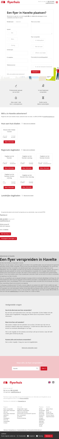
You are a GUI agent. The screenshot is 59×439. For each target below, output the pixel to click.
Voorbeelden (6, 421)
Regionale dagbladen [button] (10, 150)
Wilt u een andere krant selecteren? (16, 74)
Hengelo (41, 418)
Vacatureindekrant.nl (22, 430)
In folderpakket (39, 40)
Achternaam (10, 49)
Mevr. (12, 39)
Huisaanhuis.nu (22, 401)
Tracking (40, 436)
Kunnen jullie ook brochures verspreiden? (18, 339)
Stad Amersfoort (50, 416)
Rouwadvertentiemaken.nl (34, 430)
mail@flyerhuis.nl (50, 3)
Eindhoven (41, 415)
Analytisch (32, 436)
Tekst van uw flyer (35, 21)
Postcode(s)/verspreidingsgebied (39, 57)
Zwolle (40, 426)
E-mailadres (10, 57)
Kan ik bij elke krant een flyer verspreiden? (18, 310)
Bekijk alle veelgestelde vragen (29, 347)
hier (26, 314)
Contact (5, 422)
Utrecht (41, 424)
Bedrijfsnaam (14, 21)
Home (5, 416)
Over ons (5, 419)
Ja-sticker (19, 416)
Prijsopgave (6, 418)
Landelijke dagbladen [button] (10, 195)
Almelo (40, 409)
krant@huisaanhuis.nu (48, 116)
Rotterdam (41, 422)
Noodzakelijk (22, 436)
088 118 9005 (51, 1)
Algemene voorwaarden (23, 410)
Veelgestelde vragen (22, 409)
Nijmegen (41, 421)
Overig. (13, 45)
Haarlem (41, 416)
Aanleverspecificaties (22, 412)
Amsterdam (42, 410)
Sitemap (5, 430)
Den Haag (41, 413)
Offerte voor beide (40, 53)
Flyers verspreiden (8, 409)
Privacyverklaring (24, 398)
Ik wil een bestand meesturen (43, 67)
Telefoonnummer (11, 65)
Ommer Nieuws (50, 415)
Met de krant (38, 46)
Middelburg (42, 419)
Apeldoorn (41, 412)
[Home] (10, 2)
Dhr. (12, 33)
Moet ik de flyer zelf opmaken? (14, 322)
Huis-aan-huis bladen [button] (10, 123)
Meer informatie (9, 142)
